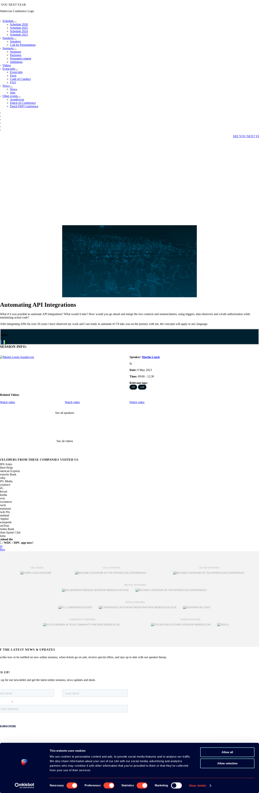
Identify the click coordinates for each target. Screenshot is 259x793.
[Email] (5, 342)
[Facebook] (1, 342)
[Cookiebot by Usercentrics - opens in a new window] (24, 785)
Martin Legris (151, 357)
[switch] (109, 785)
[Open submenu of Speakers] (14, 39)
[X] (2, 342)
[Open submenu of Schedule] (14, 22)
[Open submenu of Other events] (19, 97)
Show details (197, 785)
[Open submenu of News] (11, 86)
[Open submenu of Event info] (16, 69)
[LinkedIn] (3, 342)
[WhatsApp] (4, 342)
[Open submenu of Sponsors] (14, 49)
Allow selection (227, 763)
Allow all (227, 752)
